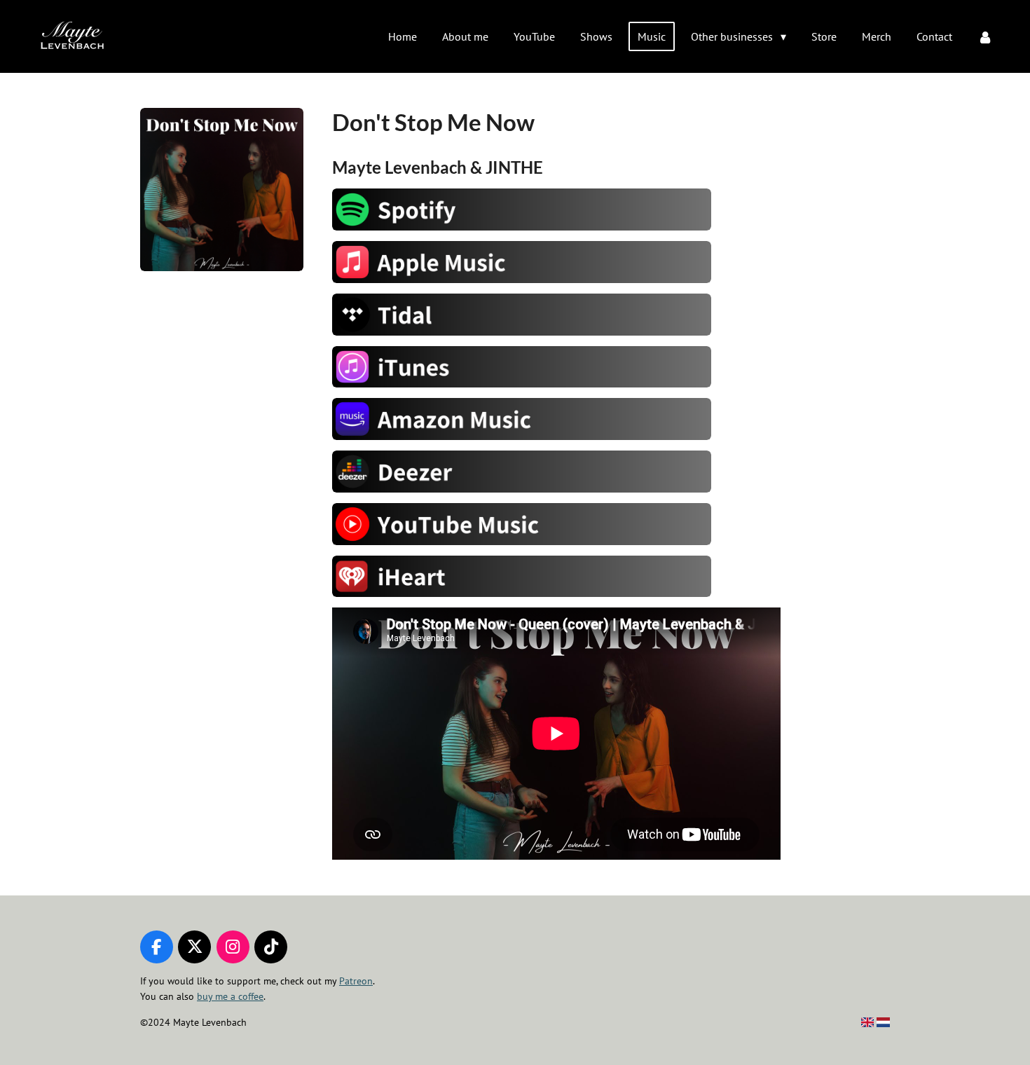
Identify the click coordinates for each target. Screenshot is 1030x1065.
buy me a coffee (230, 996)
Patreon (356, 981)
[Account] (985, 36)
